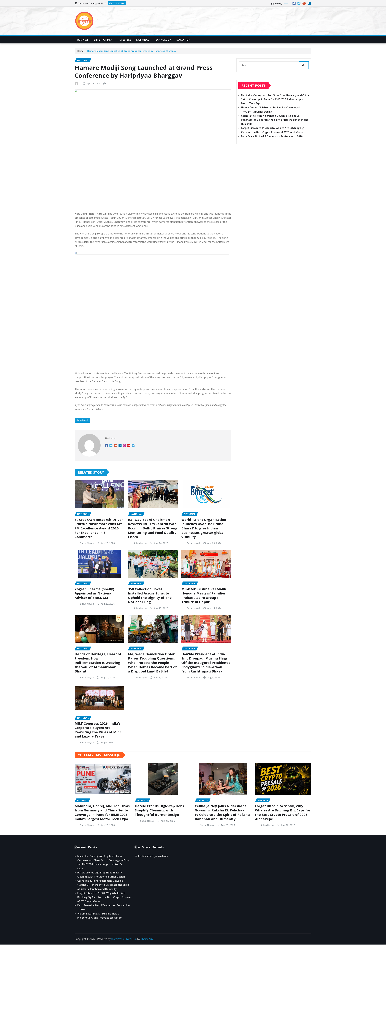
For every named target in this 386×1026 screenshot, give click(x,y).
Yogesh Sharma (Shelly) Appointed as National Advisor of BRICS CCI (94, 593)
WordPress (117, 939)
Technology (162, 39)
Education (183, 39)
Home (80, 50)
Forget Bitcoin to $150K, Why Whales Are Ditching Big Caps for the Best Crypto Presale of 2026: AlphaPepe (282, 812)
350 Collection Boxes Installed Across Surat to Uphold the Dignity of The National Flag (150, 595)
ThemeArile (147, 939)
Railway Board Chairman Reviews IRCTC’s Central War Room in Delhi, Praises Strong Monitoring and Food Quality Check (152, 528)
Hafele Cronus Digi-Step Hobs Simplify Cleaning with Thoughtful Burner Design (159, 810)
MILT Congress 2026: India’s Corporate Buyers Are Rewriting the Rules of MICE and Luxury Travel (98, 730)
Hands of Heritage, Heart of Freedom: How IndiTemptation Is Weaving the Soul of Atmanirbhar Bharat (98, 662)
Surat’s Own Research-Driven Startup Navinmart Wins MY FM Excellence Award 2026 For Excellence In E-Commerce (99, 528)
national (84, 420)
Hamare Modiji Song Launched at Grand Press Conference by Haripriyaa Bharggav (131, 50)
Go (303, 65)
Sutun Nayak (87, 543)
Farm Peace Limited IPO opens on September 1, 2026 (271, 136)
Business (82, 39)
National (142, 39)
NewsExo (131, 939)
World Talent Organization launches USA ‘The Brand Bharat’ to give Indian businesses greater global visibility (203, 528)
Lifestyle (125, 39)
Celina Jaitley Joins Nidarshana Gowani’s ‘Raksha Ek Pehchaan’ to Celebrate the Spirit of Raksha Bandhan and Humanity (274, 120)
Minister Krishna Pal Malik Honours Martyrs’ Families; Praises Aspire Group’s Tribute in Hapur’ (203, 595)
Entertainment (104, 39)
